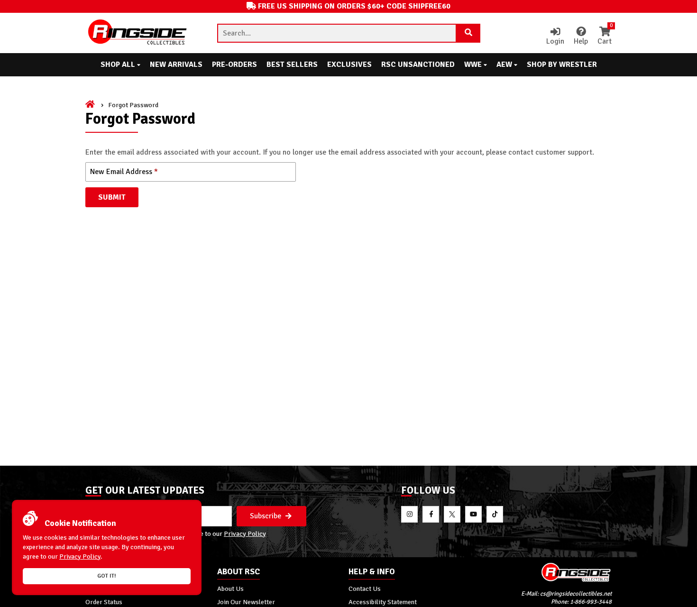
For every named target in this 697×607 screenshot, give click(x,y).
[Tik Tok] (494, 514)
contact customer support (550, 152)
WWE (474, 64)
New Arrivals (176, 64)
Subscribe (266, 516)
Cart (604, 36)
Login (555, 41)
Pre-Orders (234, 64)
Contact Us (364, 588)
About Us (230, 588)
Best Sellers (292, 64)
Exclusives (349, 64)
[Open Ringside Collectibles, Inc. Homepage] (138, 33)
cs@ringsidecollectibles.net (576, 594)
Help (581, 41)
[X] (452, 514)
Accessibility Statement (382, 602)
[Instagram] (409, 514)
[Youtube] (473, 514)
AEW (505, 64)
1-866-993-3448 (591, 602)
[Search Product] (468, 33)
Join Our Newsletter (246, 602)
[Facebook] (430, 514)
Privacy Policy (245, 533)
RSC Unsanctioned (418, 64)
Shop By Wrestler (562, 64)
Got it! (106, 575)
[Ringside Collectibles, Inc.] (546, 572)
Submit (112, 197)
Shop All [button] (119, 64)
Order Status (103, 602)
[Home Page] (90, 105)
